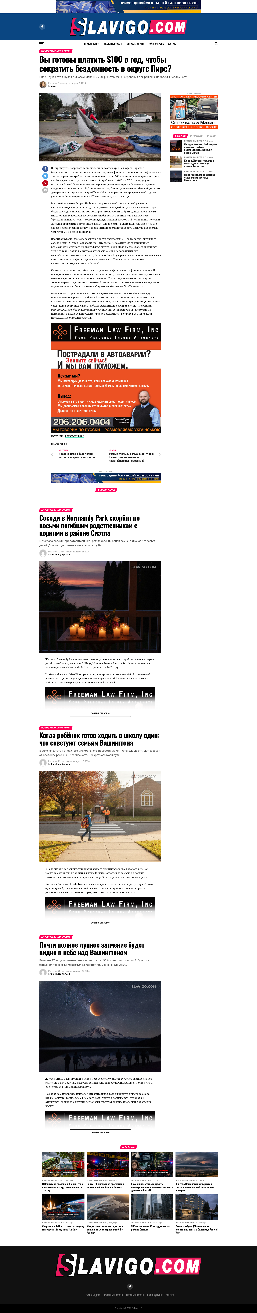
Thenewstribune (74, 436)
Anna (53, 86)
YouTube (172, 43)
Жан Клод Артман (60, 554)
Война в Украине (156, 43)
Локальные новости (113, 43)
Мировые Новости (135, 43)
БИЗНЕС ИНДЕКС (91, 43)
